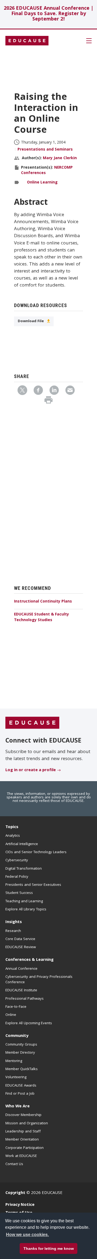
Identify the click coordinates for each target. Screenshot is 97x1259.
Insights (13, 922)
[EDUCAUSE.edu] (26, 41)
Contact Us (14, 1164)
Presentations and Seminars (45, 150)
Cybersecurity (16, 860)
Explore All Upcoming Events (28, 1023)
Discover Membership (23, 1115)
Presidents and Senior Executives (33, 885)
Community (16, 1036)
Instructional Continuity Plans (43, 601)
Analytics (12, 836)
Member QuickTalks (21, 1069)
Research (13, 931)
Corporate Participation (24, 1148)
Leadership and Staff (23, 1132)
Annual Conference (21, 969)
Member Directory (20, 1053)
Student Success (19, 893)
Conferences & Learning (29, 960)
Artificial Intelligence (21, 844)
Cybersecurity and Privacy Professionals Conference (38, 979)
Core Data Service (20, 939)
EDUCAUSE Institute (21, 990)
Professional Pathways (24, 999)
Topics (11, 827)
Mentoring (13, 1061)
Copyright (15, 1193)
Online (10, 1015)
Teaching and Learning (24, 901)
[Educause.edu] (32, 723)
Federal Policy (16, 877)
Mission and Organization (26, 1124)
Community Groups (21, 1045)
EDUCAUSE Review (20, 947)
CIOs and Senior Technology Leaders (36, 852)
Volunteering (15, 1077)
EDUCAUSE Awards (20, 1086)
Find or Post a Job (19, 1094)
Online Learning (42, 182)
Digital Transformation (23, 869)
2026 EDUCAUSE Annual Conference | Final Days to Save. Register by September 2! (48, 14)
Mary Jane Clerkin (60, 158)
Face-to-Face (15, 1007)
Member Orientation (22, 1140)
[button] (35, 1246)
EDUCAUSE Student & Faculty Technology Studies (41, 617)
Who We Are (17, 1106)
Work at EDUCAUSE (21, 1156)
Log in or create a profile (30, 770)
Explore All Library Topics (25, 910)
